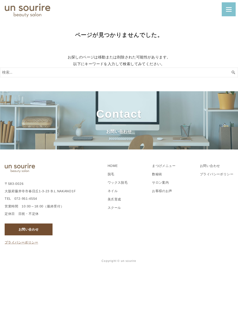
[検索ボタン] (233, 72)
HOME (113, 166)
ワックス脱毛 (118, 182)
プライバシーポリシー (21, 242)
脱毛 (111, 174)
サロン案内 (160, 182)
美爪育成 (114, 199)
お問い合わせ (29, 229)
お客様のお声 (162, 191)
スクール (114, 208)
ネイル (113, 191)
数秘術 (157, 174)
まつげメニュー (163, 166)
